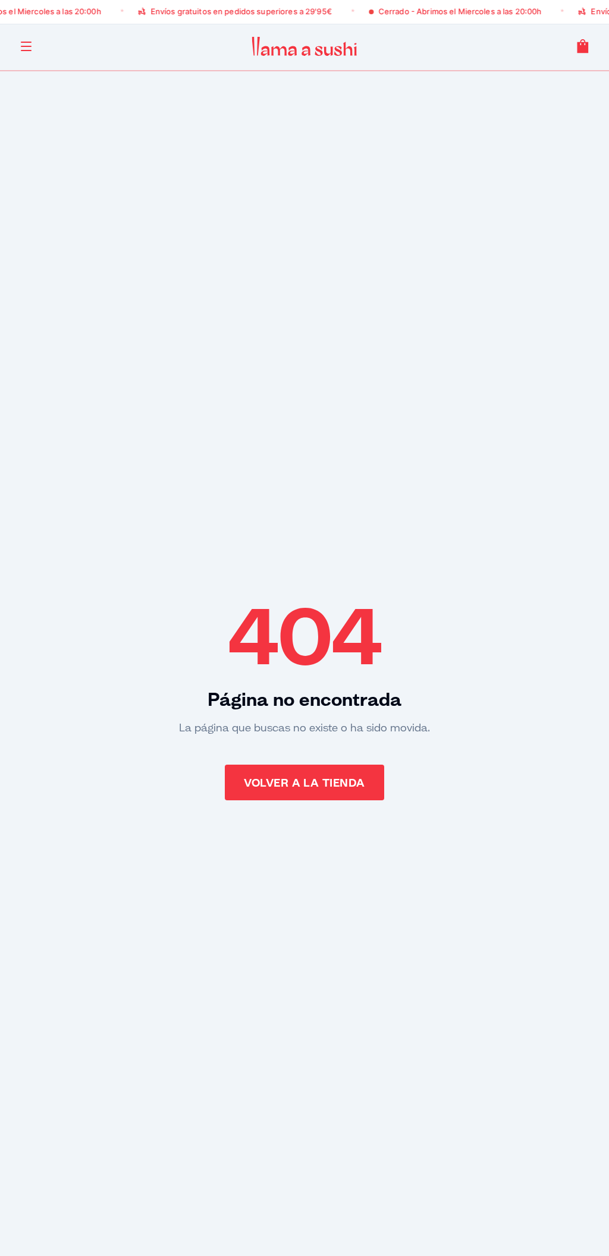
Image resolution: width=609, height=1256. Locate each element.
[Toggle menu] (26, 46)
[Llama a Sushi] (304, 46)
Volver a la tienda (304, 782)
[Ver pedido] (583, 46)
